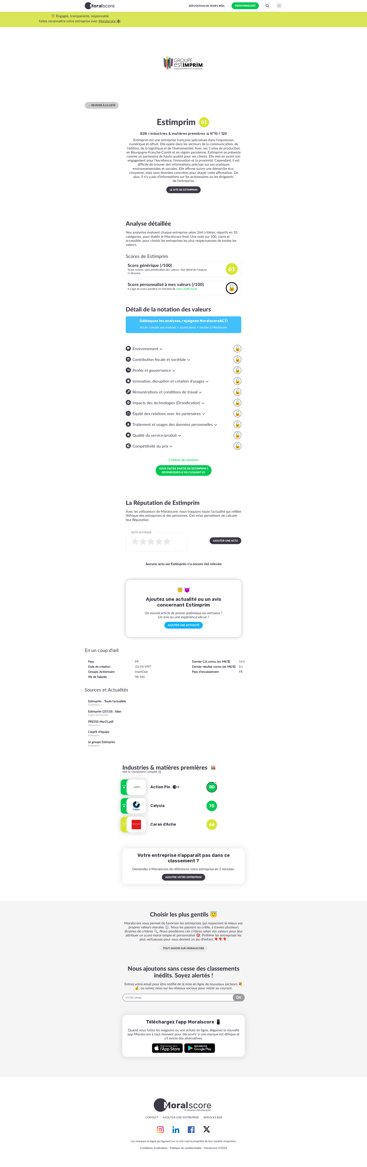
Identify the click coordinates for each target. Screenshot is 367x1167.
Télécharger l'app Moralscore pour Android (199, 1048)
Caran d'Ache (163, 824)
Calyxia (157, 805)
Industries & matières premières (178, 134)
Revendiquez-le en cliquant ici (183, 470)
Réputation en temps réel (207, 6)
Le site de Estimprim (183, 190)
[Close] (240, 1019)
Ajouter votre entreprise (183, 877)
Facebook (191, 1129)
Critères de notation (184, 460)
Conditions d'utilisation (153, 1148)
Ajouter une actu (225, 540)
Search (267, 5)
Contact (151, 1117)
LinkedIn (175, 1129)
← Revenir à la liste (101, 105)
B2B (143, 134)
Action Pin (160, 787)
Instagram (160, 1129)
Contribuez (155, 21)
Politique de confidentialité (186, 1148)
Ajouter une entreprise (181, 1117)
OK (238, 997)
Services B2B (212, 1117)
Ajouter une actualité (183, 625)
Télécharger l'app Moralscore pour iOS (167, 1048)
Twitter (206, 1129)
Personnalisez (245, 5)
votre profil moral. (187, 289)
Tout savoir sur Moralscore (183, 948)
